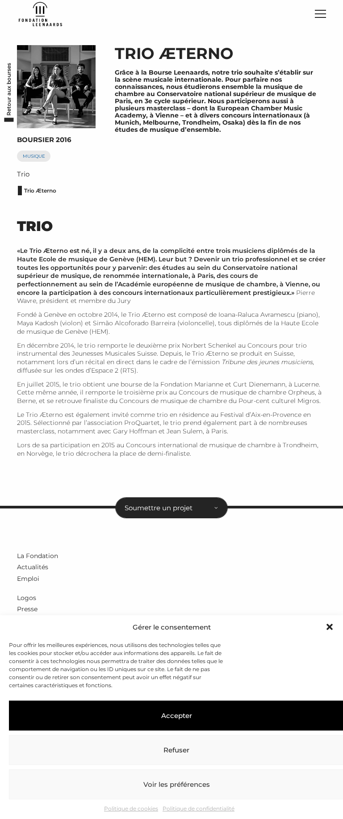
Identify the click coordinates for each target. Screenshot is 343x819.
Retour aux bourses (8, 89)
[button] (329, 626)
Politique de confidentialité (198, 808)
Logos (26, 597)
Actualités (32, 567)
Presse (27, 609)
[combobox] (171, 507)
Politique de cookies (131, 808)
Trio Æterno (40, 190)
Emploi (28, 578)
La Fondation (37, 555)
